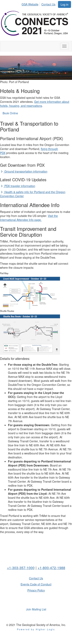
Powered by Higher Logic (36, 629)
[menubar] (39, 3)
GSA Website (30, 4)
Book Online (10, 113)
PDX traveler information (19, 186)
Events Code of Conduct (36, 584)
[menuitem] (31, 3)
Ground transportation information (25, 171)
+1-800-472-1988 (51, 567)
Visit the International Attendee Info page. (29, 218)
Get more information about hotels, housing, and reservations (34, 104)
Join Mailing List (36, 609)
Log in (64, 4)
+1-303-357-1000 (21, 567)
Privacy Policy (36, 590)
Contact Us (48, 4)
